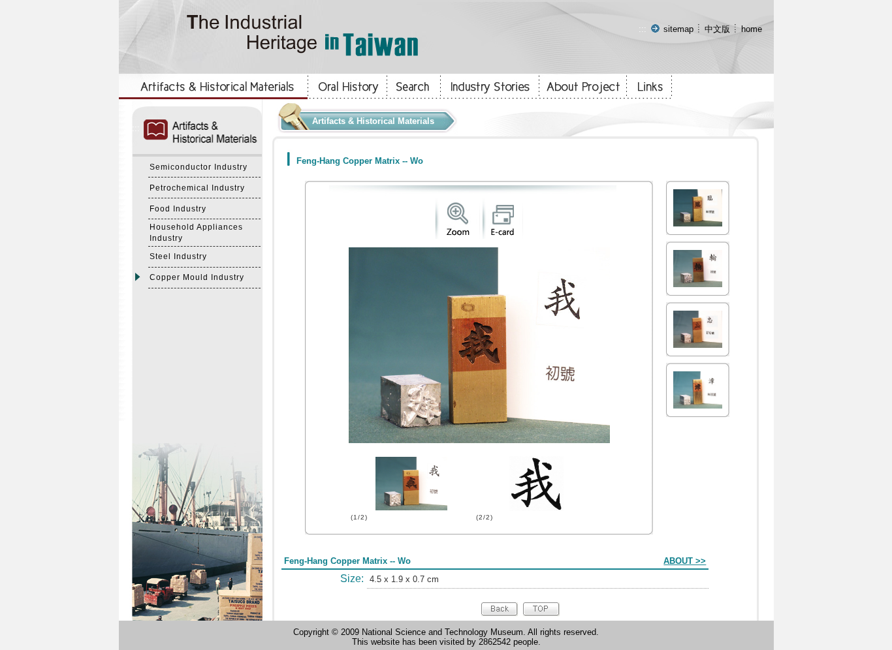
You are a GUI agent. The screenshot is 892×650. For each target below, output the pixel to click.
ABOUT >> (684, 561)
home (751, 29)
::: (642, 29)
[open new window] (457, 236)
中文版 (717, 29)
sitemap (678, 29)
